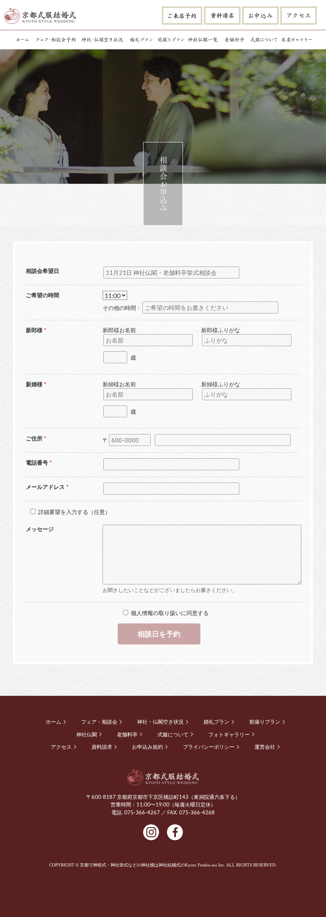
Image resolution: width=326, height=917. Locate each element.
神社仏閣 (202, 39)
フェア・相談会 (56, 39)
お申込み (260, 15)
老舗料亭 (234, 39)
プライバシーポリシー (209, 747)
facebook (175, 832)
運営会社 (264, 747)
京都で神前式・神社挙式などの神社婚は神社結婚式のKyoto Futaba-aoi (148, 864)
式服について (264, 39)
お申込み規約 (147, 747)
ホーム (22, 39)
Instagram (151, 832)
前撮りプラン (170, 39)
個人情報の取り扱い (156, 612)
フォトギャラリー (297, 39)
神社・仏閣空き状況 (102, 39)
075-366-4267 (142, 812)
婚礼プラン (141, 39)
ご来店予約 (182, 15)
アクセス (298, 15)
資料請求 (222, 15)
